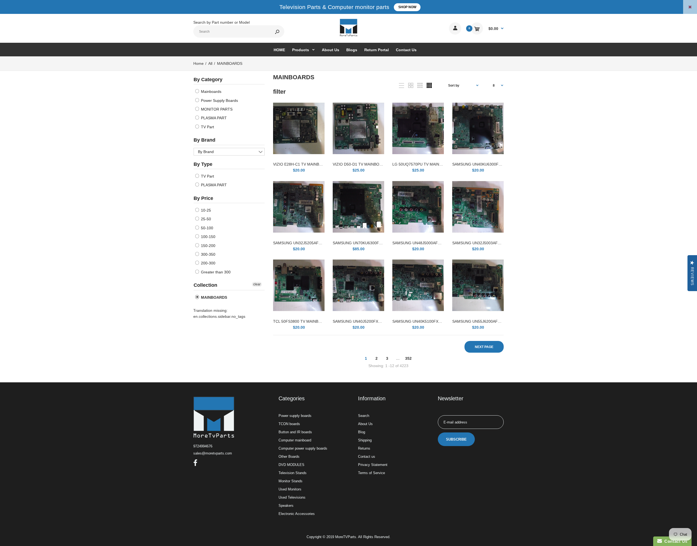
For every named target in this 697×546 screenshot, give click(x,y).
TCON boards (289, 424)
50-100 (206, 228)
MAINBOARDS (213, 297)
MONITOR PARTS (216, 109)
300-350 (207, 254)
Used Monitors (290, 489)
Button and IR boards (295, 432)
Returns (364, 448)
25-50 (205, 219)
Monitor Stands (290, 481)
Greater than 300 (215, 272)
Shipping (365, 440)
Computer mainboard (295, 440)
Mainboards (210, 91)
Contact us (366, 457)
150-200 (207, 245)
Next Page (484, 347)
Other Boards (289, 457)
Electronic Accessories (297, 514)
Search (363, 416)
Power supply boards (295, 416)
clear (257, 284)
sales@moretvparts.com (212, 453)
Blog (361, 432)
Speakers (286, 506)
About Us (365, 424)
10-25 (205, 210)
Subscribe (456, 439)
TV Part (207, 127)
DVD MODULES (291, 465)
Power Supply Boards (219, 100)
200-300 (207, 263)
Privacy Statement (372, 465)
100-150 (207, 236)
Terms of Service (371, 473)
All (210, 63)
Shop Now (407, 7)
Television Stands (293, 473)
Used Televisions (292, 497)
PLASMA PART (213, 118)
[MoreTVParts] (348, 35)
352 (408, 358)
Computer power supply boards (303, 448)
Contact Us (674, 541)
